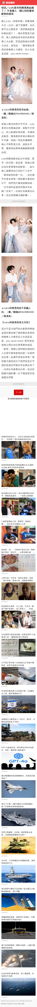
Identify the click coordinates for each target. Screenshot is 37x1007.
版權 (22, 1004)
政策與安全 (10, 1004)
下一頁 (18, 392)
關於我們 (4, 1004)
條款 (16, 1004)
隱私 (19, 1004)
